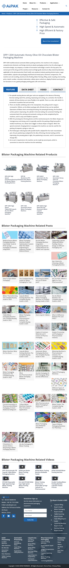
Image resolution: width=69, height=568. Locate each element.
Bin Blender (5, 548)
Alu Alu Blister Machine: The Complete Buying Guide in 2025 (57, 298)
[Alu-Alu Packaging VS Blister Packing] (26, 437)
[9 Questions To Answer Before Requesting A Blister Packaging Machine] (10, 437)
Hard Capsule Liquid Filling (47, 546)
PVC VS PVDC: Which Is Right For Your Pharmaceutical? (59, 280)
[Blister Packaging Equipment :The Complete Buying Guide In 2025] (10, 366)
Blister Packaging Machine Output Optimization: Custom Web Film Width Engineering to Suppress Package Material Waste (26, 246)
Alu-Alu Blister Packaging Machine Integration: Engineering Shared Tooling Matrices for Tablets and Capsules (42, 245)
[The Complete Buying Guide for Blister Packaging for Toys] (26, 273)
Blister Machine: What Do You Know (10, 352)
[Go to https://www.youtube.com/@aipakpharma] (8, 516)
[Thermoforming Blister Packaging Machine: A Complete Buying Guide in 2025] (42, 290)
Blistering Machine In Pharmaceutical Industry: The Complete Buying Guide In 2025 (59, 354)
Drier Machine (6, 554)
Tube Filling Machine (17, 547)
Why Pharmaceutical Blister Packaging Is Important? (42, 405)
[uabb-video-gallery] (6, 467)
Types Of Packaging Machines (58, 373)
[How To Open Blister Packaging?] (10, 273)
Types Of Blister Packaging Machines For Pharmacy (58, 426)
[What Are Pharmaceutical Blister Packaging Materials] (26, 367)
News (59, 542)
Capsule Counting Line (46, 553)
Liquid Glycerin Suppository (32, 555)
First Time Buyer (60, 551)
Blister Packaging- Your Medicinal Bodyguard (41, 425)
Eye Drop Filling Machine (32, 552)
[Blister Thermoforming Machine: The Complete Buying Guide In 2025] (10, 290)
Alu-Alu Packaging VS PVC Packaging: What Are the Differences (42, 375)
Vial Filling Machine (31, 540)
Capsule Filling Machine (45, 542)
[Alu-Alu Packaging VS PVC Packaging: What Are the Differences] (42, 367)
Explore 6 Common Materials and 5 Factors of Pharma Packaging (42, 334)
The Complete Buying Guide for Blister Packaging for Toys (26, 280)
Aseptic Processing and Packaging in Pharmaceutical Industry (58, 334)
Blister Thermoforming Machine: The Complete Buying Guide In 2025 (13, 297)
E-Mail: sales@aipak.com (9, 505)
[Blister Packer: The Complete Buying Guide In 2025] (59, 398)
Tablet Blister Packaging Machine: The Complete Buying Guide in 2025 (10, 317)
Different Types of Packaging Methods (58, 389)
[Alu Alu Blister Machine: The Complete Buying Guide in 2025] (59, 290)
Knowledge (61, 540)
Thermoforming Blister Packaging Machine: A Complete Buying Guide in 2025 (42, 298)
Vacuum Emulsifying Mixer (17, 543)
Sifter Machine (6, 545)
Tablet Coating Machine (6, 556)
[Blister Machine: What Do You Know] (10, 345)
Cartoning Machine (47, 561)
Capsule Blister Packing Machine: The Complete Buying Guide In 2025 (26, 298)
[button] (36, 3)
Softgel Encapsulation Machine (47, 550)
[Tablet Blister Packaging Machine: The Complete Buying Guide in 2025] (10, 309)
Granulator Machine (5, 550)
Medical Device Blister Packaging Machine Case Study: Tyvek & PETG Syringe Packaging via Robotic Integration (10, 245)
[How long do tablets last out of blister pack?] (42, 273)
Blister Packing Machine (45, 557)
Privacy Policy (56, 566)
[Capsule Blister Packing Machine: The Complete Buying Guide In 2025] (26, 290)
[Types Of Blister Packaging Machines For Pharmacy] (59, 417)
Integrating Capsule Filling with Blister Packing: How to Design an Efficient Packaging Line (58, 244)
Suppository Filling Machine (18, 551)
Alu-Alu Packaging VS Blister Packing (26, 445)
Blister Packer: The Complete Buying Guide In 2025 (58, 406)
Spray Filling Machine (31, 548)
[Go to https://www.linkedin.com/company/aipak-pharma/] (13, 516)
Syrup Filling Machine (31, 544)
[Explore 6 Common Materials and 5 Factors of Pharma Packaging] (42, 326)
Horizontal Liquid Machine (32, 559)
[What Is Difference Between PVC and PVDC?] (59, 309)
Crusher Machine (4, 542)
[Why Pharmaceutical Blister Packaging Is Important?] (42, 397)
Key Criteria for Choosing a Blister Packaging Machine (58, 263)
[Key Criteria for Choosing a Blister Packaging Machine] (59, 255)
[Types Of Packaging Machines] (59, 366)
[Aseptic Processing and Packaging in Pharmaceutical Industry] (59, 326)
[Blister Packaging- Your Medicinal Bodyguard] (42, 417)
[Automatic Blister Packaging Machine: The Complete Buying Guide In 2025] (42, 345)
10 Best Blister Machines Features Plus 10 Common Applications (25, 407)
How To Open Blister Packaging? (9, 279)
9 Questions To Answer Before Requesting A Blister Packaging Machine (9, 446)
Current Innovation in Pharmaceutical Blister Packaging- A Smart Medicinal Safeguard (10, 407)
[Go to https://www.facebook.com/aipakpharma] (3, 516)
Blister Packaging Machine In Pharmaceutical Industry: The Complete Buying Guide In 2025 (24, 319)
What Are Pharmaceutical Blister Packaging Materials (25, 375)
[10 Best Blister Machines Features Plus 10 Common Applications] (26, 398)
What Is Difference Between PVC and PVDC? (58, 316)
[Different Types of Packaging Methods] (59, 382)
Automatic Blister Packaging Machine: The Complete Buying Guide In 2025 (42, 353)
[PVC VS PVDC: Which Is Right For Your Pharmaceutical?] (59, 273)
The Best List (60, 547)
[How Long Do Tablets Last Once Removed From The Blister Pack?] (42, 309)
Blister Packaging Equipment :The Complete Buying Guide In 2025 (8, 374)
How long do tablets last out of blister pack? (42, 280)
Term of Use (47, 566)
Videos (60, 544)
